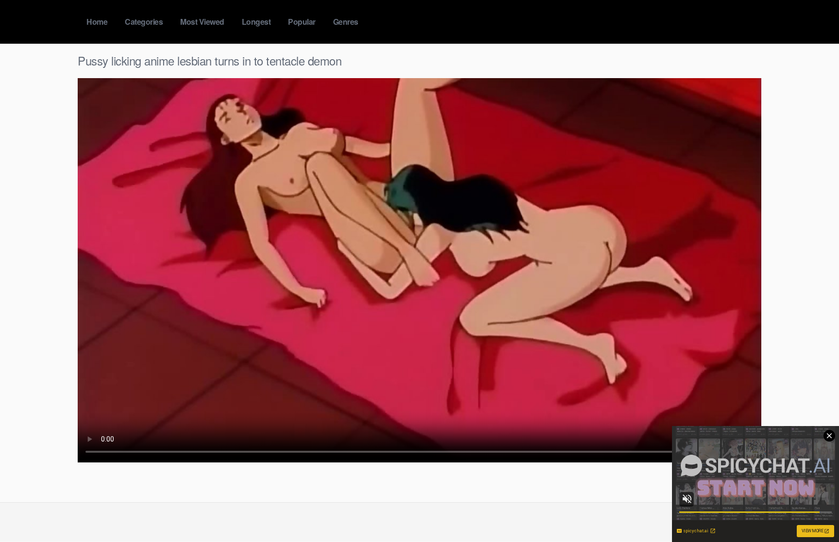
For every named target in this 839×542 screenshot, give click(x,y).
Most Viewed (202, 21)
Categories (144, 21)
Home (96, 21)
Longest (256, 21)
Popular (302, 21)
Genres (345, 21)
